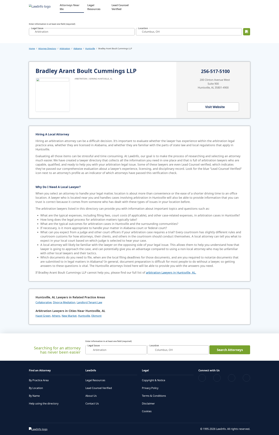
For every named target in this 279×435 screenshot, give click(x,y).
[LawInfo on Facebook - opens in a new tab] (202, 378)
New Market (69, 316)
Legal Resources (93, 7)
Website (215, 107)
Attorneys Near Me (72, 7)
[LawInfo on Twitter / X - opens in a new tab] (217, 378)
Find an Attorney (40, 370)
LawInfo (90, 370)
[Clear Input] (131, 32)
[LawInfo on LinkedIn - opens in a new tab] (246, 378)
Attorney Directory (47, 48)
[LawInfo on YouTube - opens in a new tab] (231, 378)
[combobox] (82, 31)
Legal (145, 370)
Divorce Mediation (64, 302)
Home (32, 48)
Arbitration (65, 48)
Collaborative (44, 302)
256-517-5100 (215, 71)
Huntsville (90, 48)
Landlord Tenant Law (89, 302)
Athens (56, 316)
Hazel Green (43, 316)
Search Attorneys (230, 350)
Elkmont (96, 316)
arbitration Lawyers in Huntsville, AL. (171, 272)
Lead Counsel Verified (120, 7)
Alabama (77, 48)
